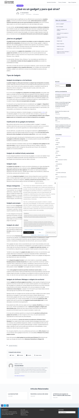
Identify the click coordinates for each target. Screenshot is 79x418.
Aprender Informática (51, 2)
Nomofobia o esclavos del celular (39, 394)
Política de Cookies (24, 411)
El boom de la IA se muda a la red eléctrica (62, 112)
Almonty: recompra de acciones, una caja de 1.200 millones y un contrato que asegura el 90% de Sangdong (63, 126)
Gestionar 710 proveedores (28, 229)
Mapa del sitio (23, 413)
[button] (55, 183)
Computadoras (59, 164)
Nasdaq (57, 168)
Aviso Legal (23, 409)
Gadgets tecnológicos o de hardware (62, 30)
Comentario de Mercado (61, 172)
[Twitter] (5, 405)
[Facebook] (2, 405)
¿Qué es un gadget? (60, 23)
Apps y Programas (72, 2)
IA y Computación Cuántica (61, 159)
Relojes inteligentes (60, 43)
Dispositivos (20, 5)
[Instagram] (7, 405)
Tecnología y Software (60, 146)
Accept (28, 232)
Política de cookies (24, 414)
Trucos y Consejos (62, 2)
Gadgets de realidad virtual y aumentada (62, 38)
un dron (43, 112)
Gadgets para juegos (60, 46)
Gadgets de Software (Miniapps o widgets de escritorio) (63, 52)
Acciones (58, 138)
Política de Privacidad (25, 412)
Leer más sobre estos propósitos (38, 229)
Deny (40, 232)
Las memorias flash (13, 394)
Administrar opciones (50, 232)
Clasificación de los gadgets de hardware (62, 34)
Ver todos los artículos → (20, 375)
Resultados (58, 155)
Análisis (57, 151)
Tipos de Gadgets (59, 26)
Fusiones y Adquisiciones (61, 176)
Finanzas (58, 142)
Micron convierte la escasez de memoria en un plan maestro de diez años (62, 119)
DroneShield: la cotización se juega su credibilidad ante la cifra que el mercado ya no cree (62, 96)
